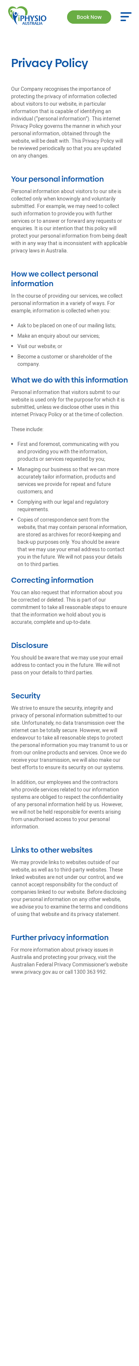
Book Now (89, 17)
